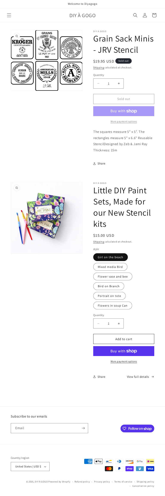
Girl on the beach (110, 257)
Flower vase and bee (113, 276)
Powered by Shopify (59, 481)
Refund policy (82, 481)
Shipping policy (145, 481)
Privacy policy (102, 481)
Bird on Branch (109, 286)
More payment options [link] (124, 121)
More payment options (124, 361)
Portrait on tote (109, 296)
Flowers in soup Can (113, 305)
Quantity (98, 75)
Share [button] (101, 163)
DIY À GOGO (41, 481)
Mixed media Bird (110, 267)
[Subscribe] (83, 428)
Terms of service (123, 481)
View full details (138, 377)
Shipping (98, 67)
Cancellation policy (143, 485)
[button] (9, 15)
